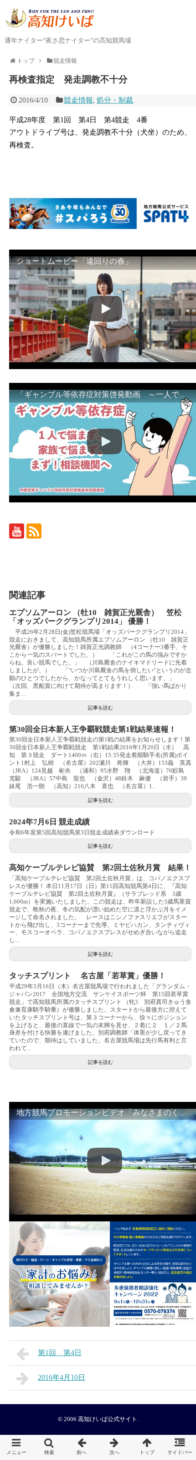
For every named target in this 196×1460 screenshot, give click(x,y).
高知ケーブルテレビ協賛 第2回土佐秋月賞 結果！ (100, 867)
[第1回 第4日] (81, 1447)
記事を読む (100, 707)
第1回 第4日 (60, 1352)
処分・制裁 (115, 100)
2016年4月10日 (61, 1377)
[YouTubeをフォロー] (16, 531)
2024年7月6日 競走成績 (49, 821)
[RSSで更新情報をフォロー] (33, 531)
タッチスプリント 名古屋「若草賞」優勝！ (87, 975)
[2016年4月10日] (114, 1447)
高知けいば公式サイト (107, 1419)
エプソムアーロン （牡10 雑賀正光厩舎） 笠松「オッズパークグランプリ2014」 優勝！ (95, 617)
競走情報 (78, 100)
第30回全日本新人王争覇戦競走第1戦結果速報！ (92, 729)
